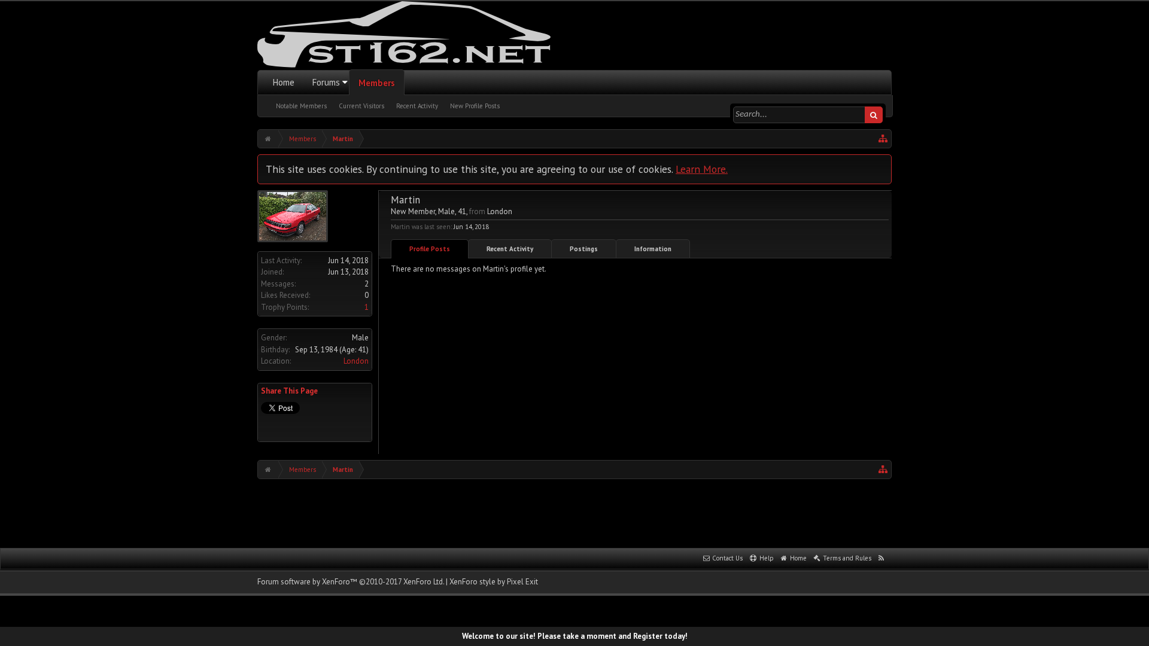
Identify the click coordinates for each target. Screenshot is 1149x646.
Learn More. (702, 169)
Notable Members (301, 106)
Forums (326, 82)
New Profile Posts (475, 106)
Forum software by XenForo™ (350, 582)
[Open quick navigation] (883, 139)
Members (376, 83)
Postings (584, 249)
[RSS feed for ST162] (881, 558)
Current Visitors (361, 106)
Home (283, 82)
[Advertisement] (574, 512)
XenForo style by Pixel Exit (493, 582)
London (356, 361)
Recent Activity (417, 106)
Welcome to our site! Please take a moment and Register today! (575, 636)
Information (652, 249)
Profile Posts (429, 249)
